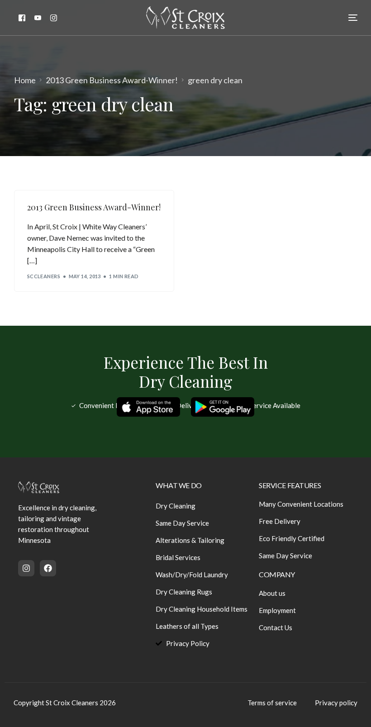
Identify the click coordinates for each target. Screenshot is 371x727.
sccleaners (43, 276)
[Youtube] (38, 17)
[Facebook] (22, 17)
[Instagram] (54, 17)
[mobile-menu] (346, 17)
